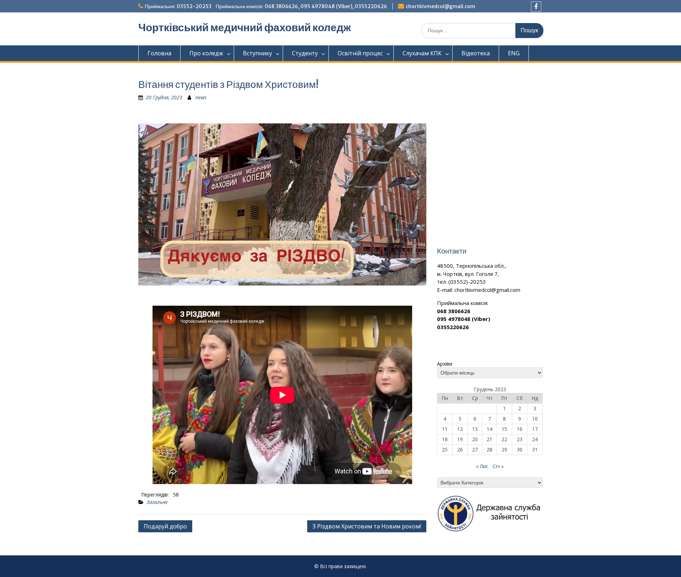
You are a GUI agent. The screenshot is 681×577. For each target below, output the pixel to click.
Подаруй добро (165, 526)
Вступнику (257, 53)
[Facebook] (536, 6)
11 (445, 429)
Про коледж (206, 53)
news (200, 97)
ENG (514, 53)
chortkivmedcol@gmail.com (440, 6)
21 (489, 439)
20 (475, 439)
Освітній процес (360, 53)
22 (504, 439)
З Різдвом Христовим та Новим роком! (366, 526)
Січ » (498, 466)
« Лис (482, 466)
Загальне (157, 502)
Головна (159, 53)
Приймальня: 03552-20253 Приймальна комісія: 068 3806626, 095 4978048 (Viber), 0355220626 (266, 6)
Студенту (305, 53)
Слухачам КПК (422, 53)
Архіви (444, 363)
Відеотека (475, 53)
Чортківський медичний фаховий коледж (244, 27)
